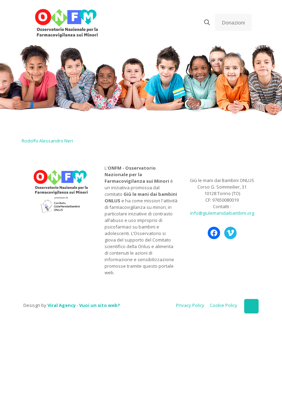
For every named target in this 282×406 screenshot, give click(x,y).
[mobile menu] (183, 22)
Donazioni (233, 22)
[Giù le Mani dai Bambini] (66, 22)
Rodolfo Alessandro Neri (47, 141)
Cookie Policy (223, 305)
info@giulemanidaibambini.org (222, 213)
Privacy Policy (190, 305)
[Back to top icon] (251, 306)
